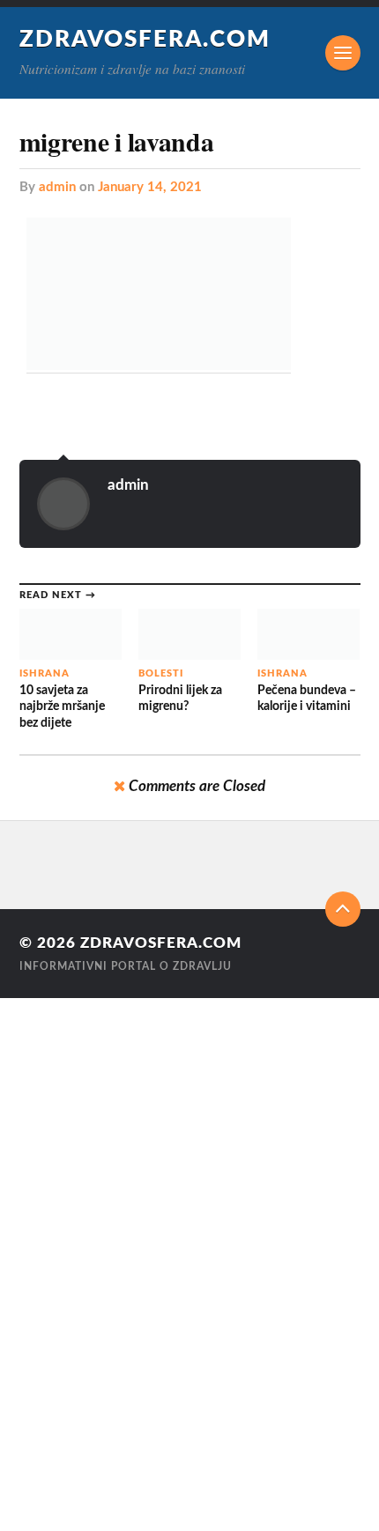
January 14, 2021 (150, 187)
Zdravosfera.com (145, 39)
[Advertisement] (53, 1262)
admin (57, 187)
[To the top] (342, 909)
